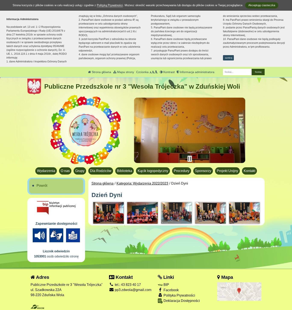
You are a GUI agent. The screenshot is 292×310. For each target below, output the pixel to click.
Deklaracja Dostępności (181, 301)
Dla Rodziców (100, 171)
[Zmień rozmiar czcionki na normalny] (150, 72)
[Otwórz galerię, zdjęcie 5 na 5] (244, 213)
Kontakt (249, 171)
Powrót (42, 185)
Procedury (181, 171)
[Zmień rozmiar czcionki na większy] (153, 72)
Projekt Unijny (227, 171)
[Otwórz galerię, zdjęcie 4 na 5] (210, 213)
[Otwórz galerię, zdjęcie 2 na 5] (142, 213)
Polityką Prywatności (110, 5)
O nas (65, 171)
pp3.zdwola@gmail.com (132, 290)
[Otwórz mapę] (239, 291)
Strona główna (101, 72)
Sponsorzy (203, 171)
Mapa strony (125, 72)
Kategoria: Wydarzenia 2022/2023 (142, 183)
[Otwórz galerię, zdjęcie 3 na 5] (176, 213)
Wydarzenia (46, 171)
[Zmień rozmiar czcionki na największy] (156, 72)
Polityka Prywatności (179, 295)
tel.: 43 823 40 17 (127, 284)
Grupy (79, 171)
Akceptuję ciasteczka (261, 5)
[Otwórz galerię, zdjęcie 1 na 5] (108, 213)
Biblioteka (124, 171)
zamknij (228, 58)
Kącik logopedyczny (153, 171)
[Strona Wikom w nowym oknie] (37, 307)
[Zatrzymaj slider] (189, 159)
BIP (166, 284)
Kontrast (168, 72)
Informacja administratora (196, 72)
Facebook (171, 290)
